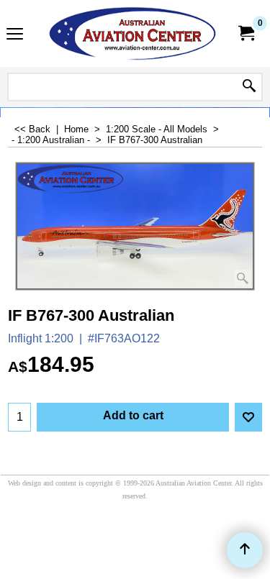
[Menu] (14, 35)
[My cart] (245, 33)
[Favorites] (248, 417)
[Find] (249, 87)
